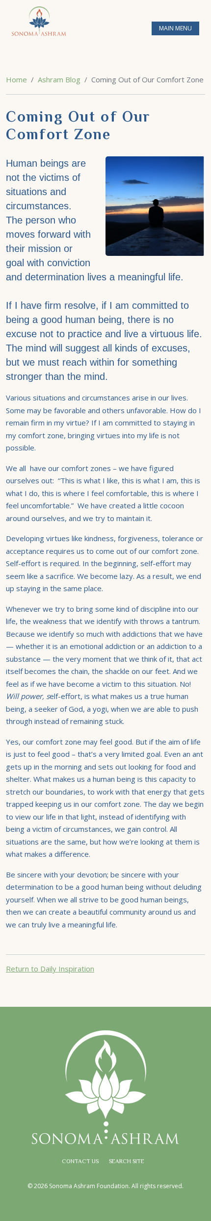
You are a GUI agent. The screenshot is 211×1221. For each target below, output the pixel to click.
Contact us (80, 1162)
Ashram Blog (59, 79)
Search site (126, 1162)
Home (16, 79)
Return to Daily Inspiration (50, 968)
